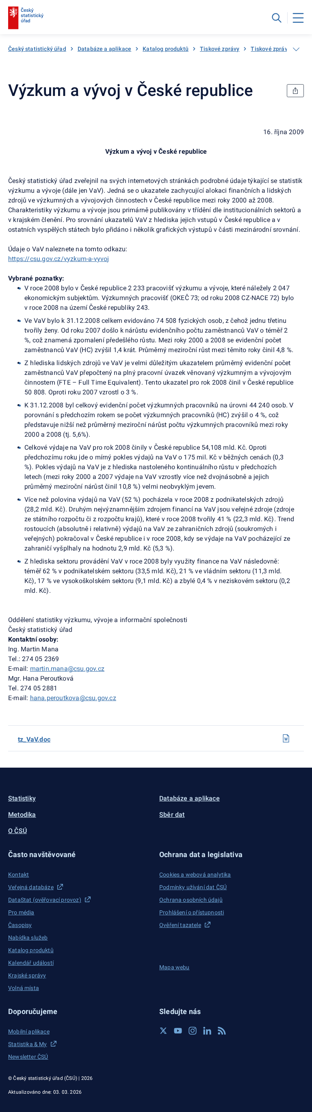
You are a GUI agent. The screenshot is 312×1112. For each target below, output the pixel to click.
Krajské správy (27, 975)
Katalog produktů (165, 49)
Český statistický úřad (37, 49)
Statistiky (22, 798)
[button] (80, 854)
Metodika (22, 814)
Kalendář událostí (31, 963)
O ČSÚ (17, 831)
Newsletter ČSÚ (28, 1056)
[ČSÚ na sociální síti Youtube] (178, 1031)
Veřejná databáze (31, 887)
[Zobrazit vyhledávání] (276, 18)
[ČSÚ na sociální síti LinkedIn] (207, 1031)
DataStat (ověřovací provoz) (44, 900)
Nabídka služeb (28, 937)
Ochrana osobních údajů (191, 900)
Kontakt (18, 874)
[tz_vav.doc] (286, 738)
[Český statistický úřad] (25, 18)
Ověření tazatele (180, 925)
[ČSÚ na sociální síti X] (163, 1031)
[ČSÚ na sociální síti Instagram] (192, 1031)
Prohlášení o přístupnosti (191, 912)
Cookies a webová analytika (195, 874)
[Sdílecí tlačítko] (295, 90)
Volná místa (23, 988)
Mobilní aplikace (29, 1031)
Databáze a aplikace (104, 49)
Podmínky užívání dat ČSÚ (193, 887)
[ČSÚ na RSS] (222, 1031)
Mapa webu (174, 967)
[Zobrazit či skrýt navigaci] (296, 49)
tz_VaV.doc (34, 739)
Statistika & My (27, 1044)
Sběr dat (172, 814)
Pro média (21, 912)
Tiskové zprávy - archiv (281, 49)
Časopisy (20, 925)
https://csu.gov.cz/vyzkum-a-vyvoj (58, 259)
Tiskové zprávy (219, 49)
